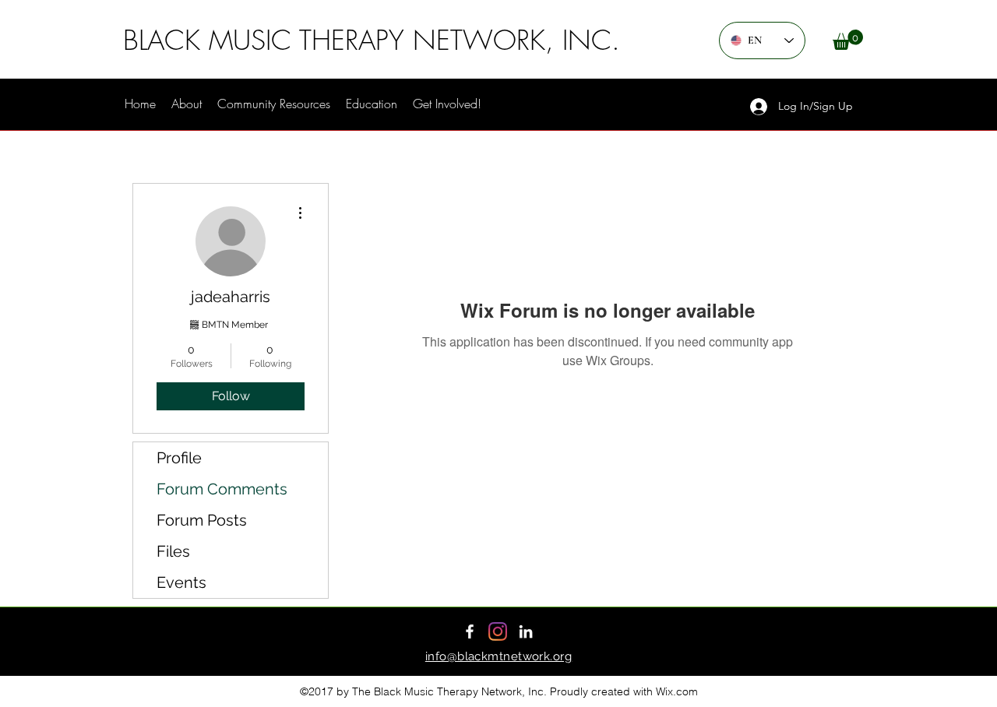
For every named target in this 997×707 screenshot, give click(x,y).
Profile (179, 457)
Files (173, 551)
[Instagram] (497, 631)
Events (181, 582)
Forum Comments (222, 489)
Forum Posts (202, 520)
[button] (848, 40)
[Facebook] (469, 631)
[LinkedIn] (525, 631)
